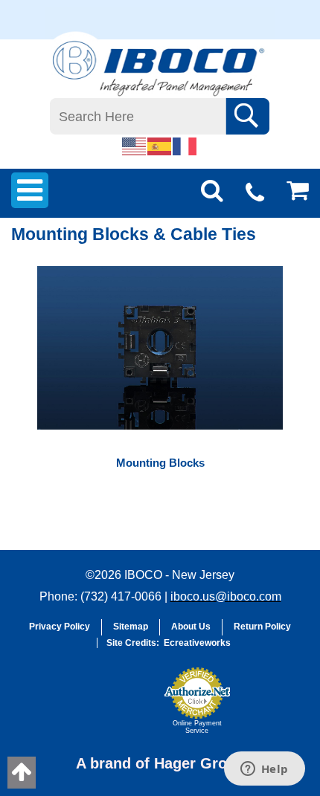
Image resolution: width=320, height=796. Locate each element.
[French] (185, 145)
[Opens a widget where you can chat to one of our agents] (264, 770)
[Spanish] (160, 145)
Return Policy (262, 626)
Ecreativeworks (197, 643)
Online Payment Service (197, 726)
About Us (191, 626)
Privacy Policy (59, 626)
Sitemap (130, 626)
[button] (120, 707)
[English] (134, 145)
